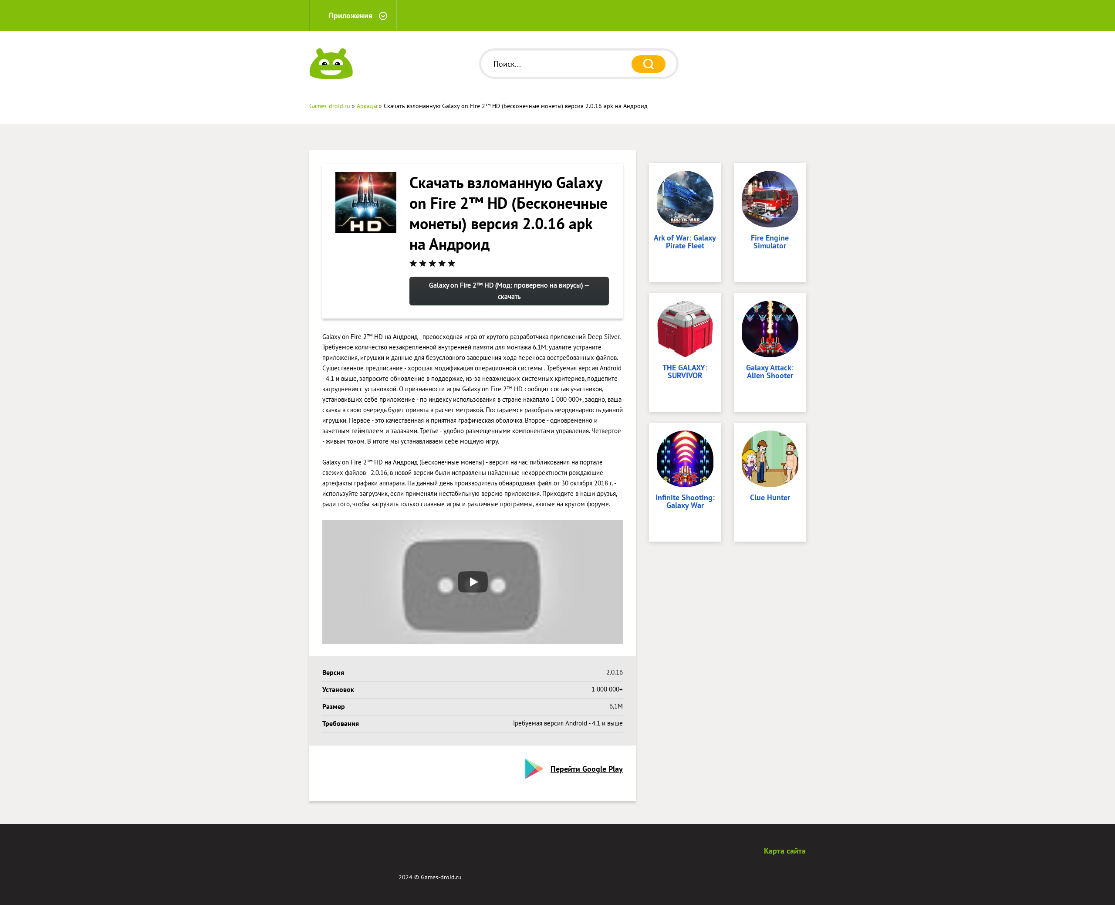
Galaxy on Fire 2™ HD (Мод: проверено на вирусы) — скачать (509, 291)
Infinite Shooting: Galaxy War (685, 502)
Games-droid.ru (441, 877)
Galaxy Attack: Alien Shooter (770, 372)
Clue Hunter (770, 498)
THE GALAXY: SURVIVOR (684, 372)
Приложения (350, 15)
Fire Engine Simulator (770, 242)
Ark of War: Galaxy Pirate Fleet (685, 242)
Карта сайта (785, 851)
